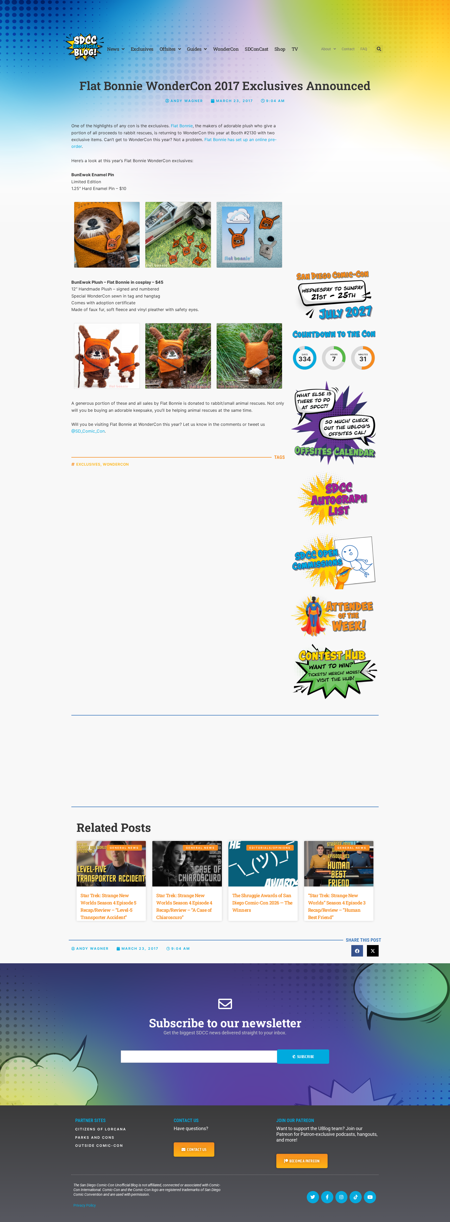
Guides (194, 49)
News (113, 49)
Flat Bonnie (182, 125)
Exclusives (142, 49)
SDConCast (256, 49)
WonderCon (226, 49)
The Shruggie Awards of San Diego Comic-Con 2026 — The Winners (262, 902)
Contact (348, 49)
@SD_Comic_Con (88, 431)
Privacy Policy (84, 1205)
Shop (279, 49)
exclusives (88, 464)
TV (295, 49)
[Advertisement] (225, 14)
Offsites (168, 49)
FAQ (363, 49)
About (326, 49)
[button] (379, 49)
